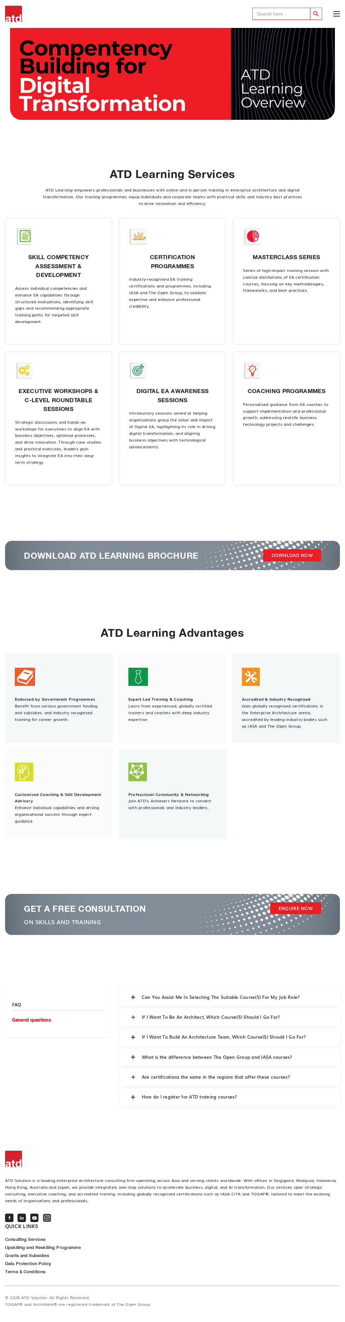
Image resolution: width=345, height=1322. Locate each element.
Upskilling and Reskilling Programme (43, 1247)
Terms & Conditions (25, 1271)
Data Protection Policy (28, 1263)
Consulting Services (25, 1239)
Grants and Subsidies (27, 1255)
